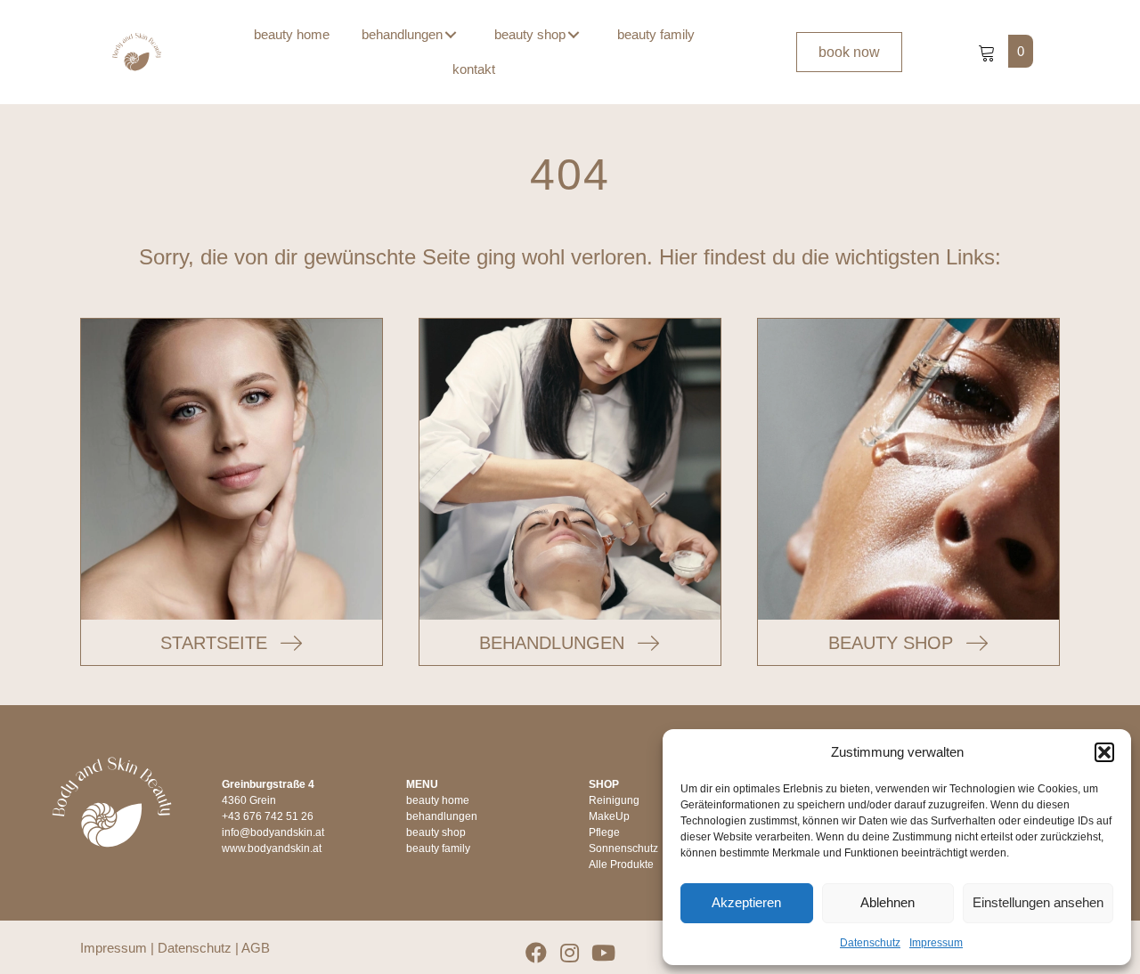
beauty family (438, 848)
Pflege (604, 832)
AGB (255, 947)
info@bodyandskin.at (273, 832)
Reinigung (614, 800)
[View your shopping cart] (988, 51)
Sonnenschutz (623, 848)
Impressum (936, 943)
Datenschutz (870, 943)
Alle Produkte (621, 864)
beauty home (437, 800)
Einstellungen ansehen (1038, 902)
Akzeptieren (746, 902)
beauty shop (436, 832)
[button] (1104, 752)
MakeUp (609, 816)
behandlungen (441, 816)
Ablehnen (887, 902)
